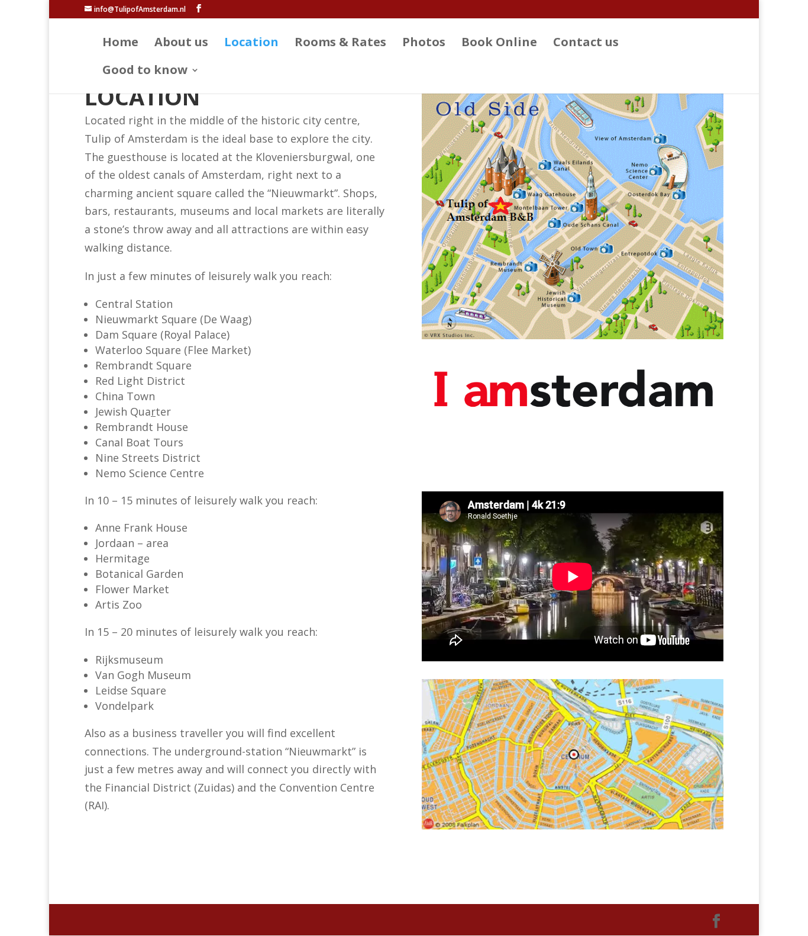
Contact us (586, 44)
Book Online (499, 44)
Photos (423, 44)
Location (251, 44)
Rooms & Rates (340, 44)
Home (120, 44)
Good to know (145, 72)
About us (181, 44)
